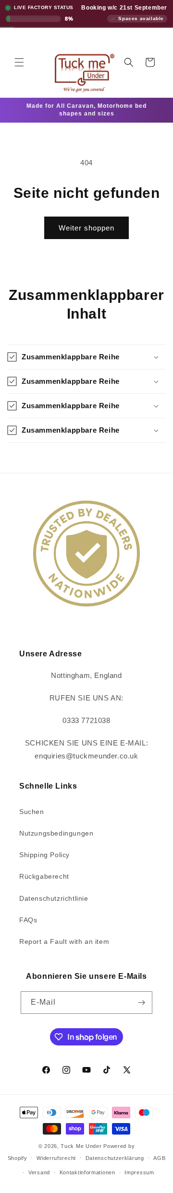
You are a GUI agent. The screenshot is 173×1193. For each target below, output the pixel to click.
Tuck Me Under (81, 1146)
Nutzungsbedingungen (56, 833)
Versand (39, 1172)
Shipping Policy (44, 855)
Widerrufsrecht (56, 1158)
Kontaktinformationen (87, 1172)
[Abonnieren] (141, 1002)
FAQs (28, 920)
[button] (19, 62)
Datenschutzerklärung (115, 1158)
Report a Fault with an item (64, 941)
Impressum (139, 1172)
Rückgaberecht (44, 876)
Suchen (31, 811)
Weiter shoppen (86, 228)
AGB (159, 1158)
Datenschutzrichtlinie (53, 898)
